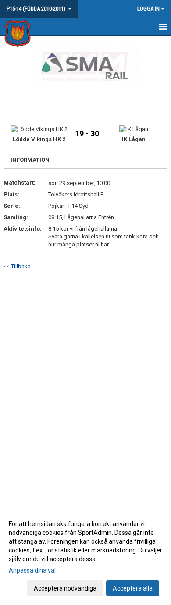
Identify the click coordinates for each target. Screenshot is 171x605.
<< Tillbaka (17, 266)
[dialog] (85, 555)
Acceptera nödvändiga (65, 588)
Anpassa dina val (32, 570)
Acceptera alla (133, 588)
